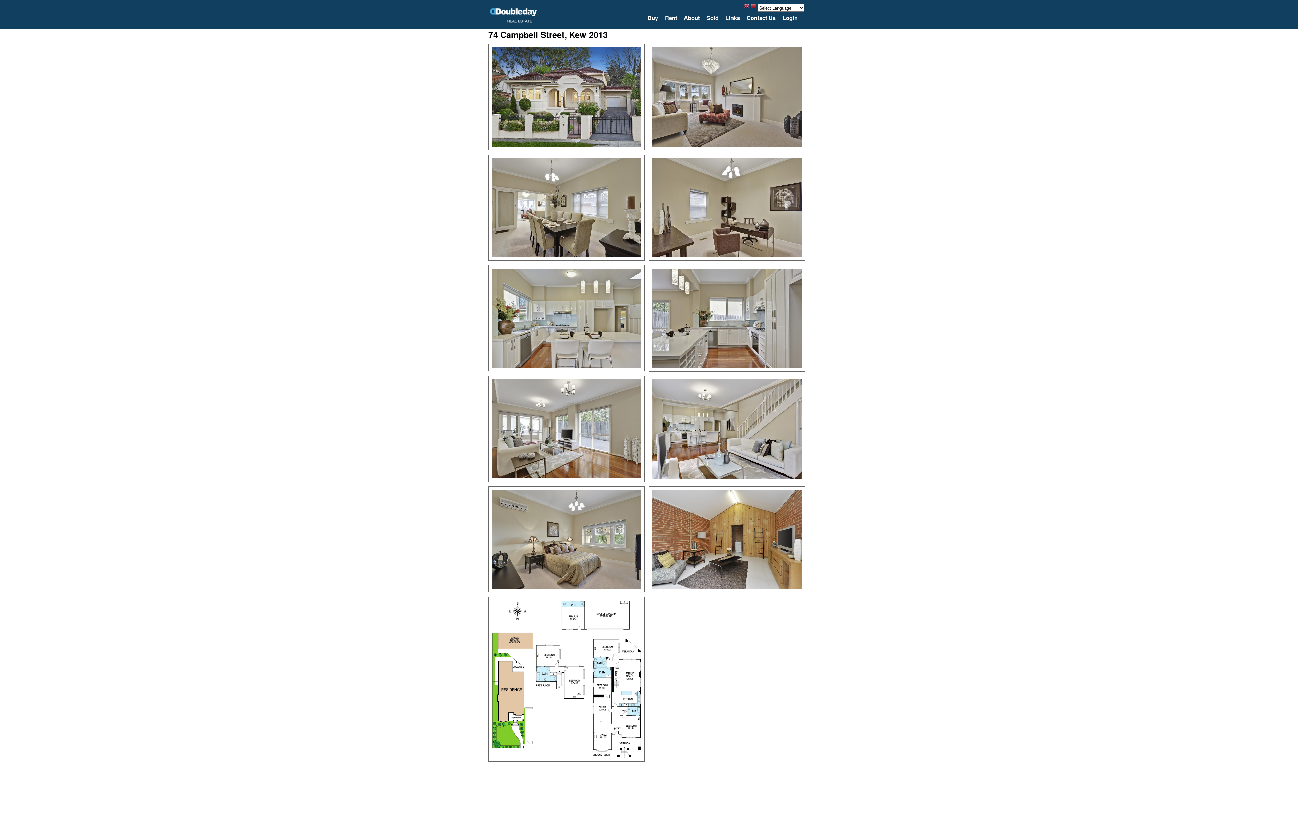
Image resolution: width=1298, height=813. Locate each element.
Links (732, 18)
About (692, 18)
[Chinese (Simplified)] (753, 7)
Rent (671, 18)
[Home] (513, 15)
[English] (746, 7)
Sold (712, 18)
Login (790, 18)
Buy (653, 18)
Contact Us (761, 18)
